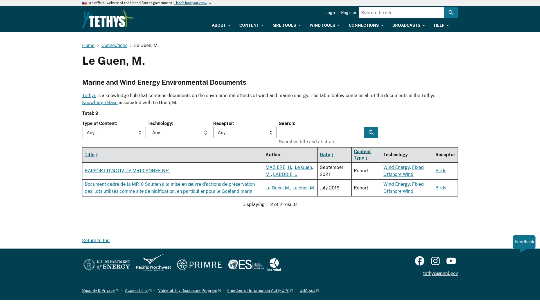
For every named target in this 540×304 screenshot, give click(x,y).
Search (286, 123)
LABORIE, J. (285, 174)
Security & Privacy (98, 290)
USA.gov (307, 290)
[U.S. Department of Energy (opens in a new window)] (106, 265)
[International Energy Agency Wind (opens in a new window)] (274, 265)
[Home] (108, 19)
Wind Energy (396, 167)
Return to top (96, 240)
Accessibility (136, 290)
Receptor (223, 123)
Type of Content (99, 123)
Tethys (89, 95)
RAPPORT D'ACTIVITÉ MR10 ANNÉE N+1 (127, 170)
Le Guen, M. (278, 188)
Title (89, 154)
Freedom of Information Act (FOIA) (258, 290)
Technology (160, 123)
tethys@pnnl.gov (440, 273)
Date (325, 154)
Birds (440, 170)
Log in (330, 13)
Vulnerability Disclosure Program (187, 290)
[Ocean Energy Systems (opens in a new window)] (246, 265)
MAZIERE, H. (279, 167)
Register (348, 13)
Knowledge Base (100, 102)
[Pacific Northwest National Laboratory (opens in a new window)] (151, 265)
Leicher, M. (303, 188)
